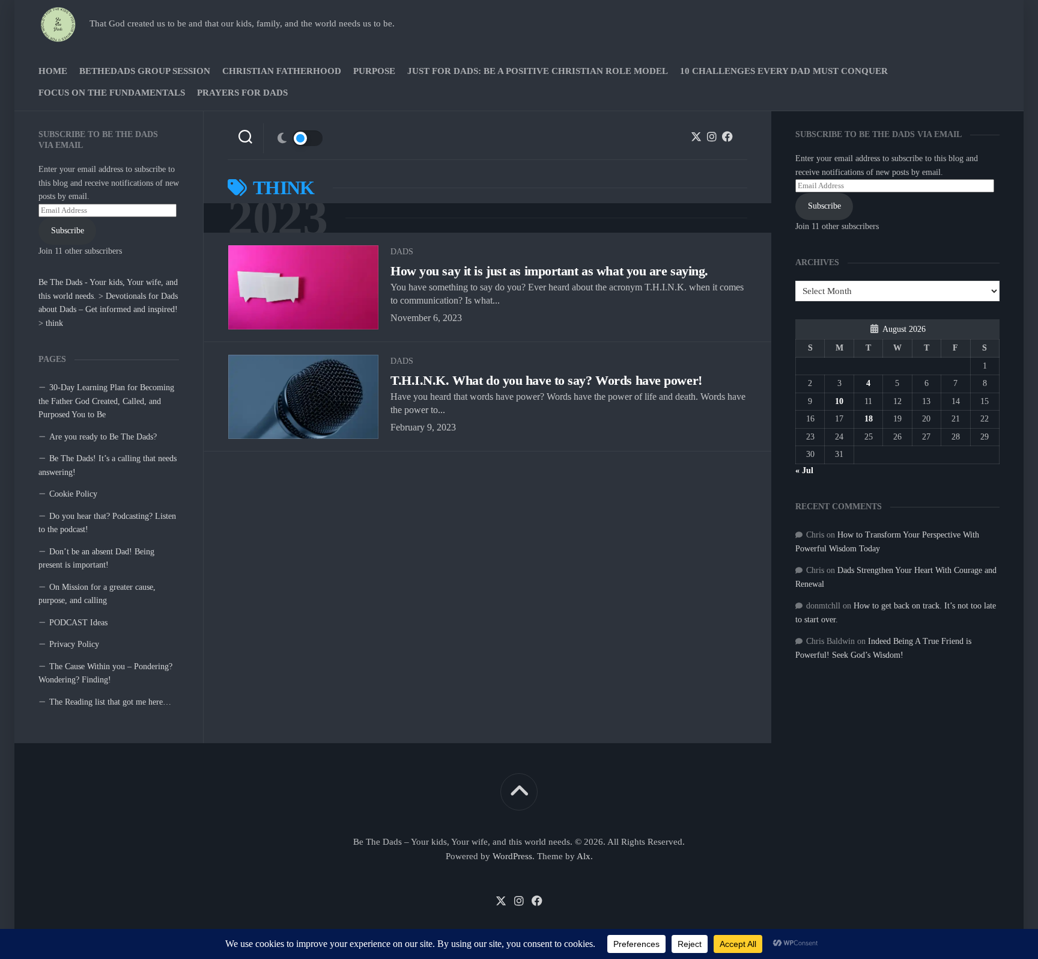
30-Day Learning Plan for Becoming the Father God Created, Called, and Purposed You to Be (106, 401)
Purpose (374, 71)
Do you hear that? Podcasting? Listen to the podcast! (107, 523)
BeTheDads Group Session (144, 71)
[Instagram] (711, 136)
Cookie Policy (73, 493)
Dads (401, 251)
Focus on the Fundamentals (111, 92)
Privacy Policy (74, 644)
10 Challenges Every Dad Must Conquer (784, 71)
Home (52, 71)
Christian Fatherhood (281, 71)
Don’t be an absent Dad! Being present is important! (96, 558)
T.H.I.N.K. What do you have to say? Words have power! (546, 380)
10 (839, 401)
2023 (277, 218)
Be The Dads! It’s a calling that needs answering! (107, 465)
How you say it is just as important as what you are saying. (549, 270)
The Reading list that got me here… (110, 701)
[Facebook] (727, 136)
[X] (696, 136)
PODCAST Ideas (78, 622)
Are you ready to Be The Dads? (103, 436)
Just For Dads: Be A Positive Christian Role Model (537, 71)
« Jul (804, 470)
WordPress (512, 856)
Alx (583, 856)
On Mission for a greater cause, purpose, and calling (97, 594)
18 (868, 418)
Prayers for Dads (242, 92)
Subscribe (67, 230)
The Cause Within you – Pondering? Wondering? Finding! (105, 673)
